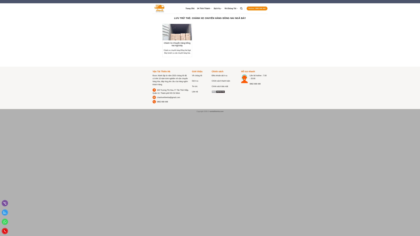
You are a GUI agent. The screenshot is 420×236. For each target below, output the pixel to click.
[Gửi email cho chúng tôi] (268, 3)
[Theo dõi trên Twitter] (252, 88)
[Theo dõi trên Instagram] (247, 88)
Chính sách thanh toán (221, 81)
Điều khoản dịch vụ (219, 76)
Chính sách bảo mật (220, 86)
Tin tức (195, 86)
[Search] (241, 8)
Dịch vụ (217, 8)
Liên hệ (195, 92)
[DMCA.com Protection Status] (218, 92)
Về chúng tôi (197, 76)
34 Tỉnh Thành (203, 8)
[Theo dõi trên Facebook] (243, 88)
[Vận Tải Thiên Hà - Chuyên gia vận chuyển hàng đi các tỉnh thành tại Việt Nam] (163, 8)
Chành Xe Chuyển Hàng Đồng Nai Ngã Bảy (177, 44)
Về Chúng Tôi (230, 8)
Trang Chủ (190, 8)
